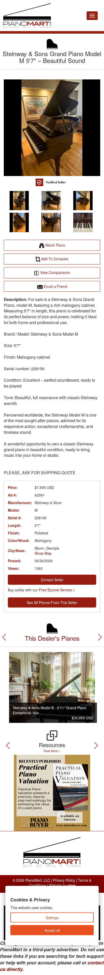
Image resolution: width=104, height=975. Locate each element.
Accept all (52, 930)
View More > (52, 750)
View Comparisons (54, 272)
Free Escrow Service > (57, 589)
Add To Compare (54, 258)
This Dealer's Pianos (52, 638)
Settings (52, 917)
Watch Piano (54, 245)
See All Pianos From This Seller (52, 602)
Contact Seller (52, 579)
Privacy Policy (64, 880)
